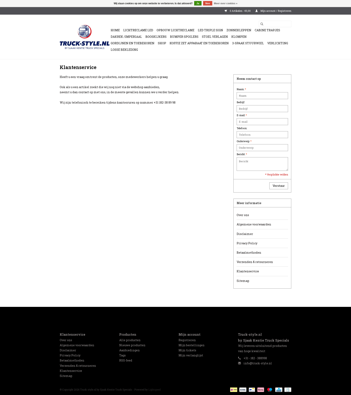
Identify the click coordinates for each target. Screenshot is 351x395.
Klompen (239, 37)
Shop (162, 43)
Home (115, 30)
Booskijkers (156, 37)
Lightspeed (154, 389)
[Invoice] (287, 389)
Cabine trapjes (267, 30)
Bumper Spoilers (184, 37)
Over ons (243, 215)
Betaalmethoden (249, 252)
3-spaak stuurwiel (248, 43)
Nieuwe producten (132, 345)
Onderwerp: (244, 141)
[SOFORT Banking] (260, 389)
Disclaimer (245, 234)
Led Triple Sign (210, 30)
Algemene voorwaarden (254, 224)
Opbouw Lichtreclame (175, 30)
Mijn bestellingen (192, 345)
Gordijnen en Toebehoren (132, 43)
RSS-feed (125, 360)
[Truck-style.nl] (82, 37)
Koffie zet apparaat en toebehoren (199, 43)
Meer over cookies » (225, 3)
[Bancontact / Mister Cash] (251, 389)
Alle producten (130, 340)
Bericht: (242, 154)
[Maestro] (269, 389)
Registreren (187, 340)
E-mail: (242, 115)
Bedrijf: (241, 102)
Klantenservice (248, 271)
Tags (122, 355)
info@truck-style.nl (258, 363)
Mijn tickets (187, 350)
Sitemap (243, 281)
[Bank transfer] (242, 389)
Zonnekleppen (238, 30)
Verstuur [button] (279, 186)
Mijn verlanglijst (191, 355)
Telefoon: (242, 128)
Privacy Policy (247, 243)
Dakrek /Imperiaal (126, 37)
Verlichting (277, 43)
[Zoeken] (262, 24)
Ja (197, 3)
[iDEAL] (233, 389)
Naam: (241, 89)
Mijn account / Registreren (275, 10)
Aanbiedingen (129, 350)
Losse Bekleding (124, 50)
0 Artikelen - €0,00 (240, 10)
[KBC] (278, 389)
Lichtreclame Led (138, 30)
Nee (207, 3)
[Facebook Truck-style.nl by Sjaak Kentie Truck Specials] (175, 316)
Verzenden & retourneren (255, 262)
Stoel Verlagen (215, 37)
